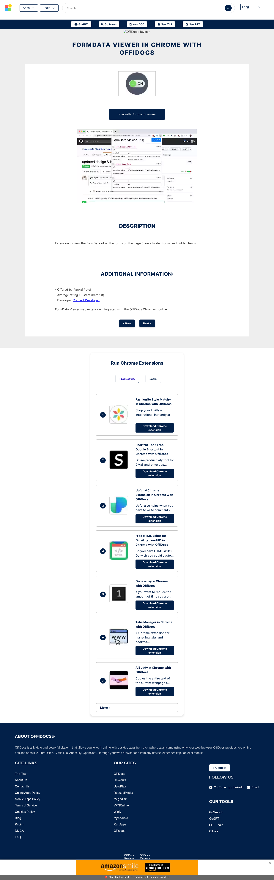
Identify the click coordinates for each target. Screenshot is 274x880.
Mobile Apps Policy (27, 799)
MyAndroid (121, 818)
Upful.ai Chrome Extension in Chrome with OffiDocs (154, 494)
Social (153, 378)
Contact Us (22, 786)
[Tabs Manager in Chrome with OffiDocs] (120, 645)
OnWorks (120, 780)
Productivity (127, 378)
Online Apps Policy (27, 792)
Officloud (119, 830)
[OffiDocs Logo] (8, 8)
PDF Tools (216, 825)
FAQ (18, 837)
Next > (147, 323)
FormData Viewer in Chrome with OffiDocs (137, 48)
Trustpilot (219, 767)
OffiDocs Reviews (129, 857)
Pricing (19, 824)
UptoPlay (120, 786)
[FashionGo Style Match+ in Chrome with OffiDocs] (120, 422)
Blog (18, 818)
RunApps (120, 824)
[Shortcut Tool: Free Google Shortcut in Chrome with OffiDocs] (120, 468)
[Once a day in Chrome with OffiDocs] (120, 602)
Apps (26, 7)
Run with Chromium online (137, 114)
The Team (21, 773)
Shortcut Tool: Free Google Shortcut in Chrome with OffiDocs (152, 449)
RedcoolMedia (123, 792)
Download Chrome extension (155, 427)
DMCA (19, 830)
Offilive (213, 831)
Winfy (117, 811)
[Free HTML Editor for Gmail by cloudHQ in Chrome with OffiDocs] (120, 559)
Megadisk (120, 799)
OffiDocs (119, 773)
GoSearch (216, 812)
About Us (21, 780)
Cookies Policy (25, 811)
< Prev (127, 323)
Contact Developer (86, 300)
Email (255, 787)
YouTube (220, 787)
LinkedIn (238, 787)
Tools (46, 7)
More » (105, 707)
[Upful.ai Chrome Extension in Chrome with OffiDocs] (120, 513)
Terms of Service (26, 805)
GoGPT (214, 818)
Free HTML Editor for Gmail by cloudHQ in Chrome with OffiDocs (152, 540)
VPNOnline (121, 805)
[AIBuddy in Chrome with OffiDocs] (120, 688)
